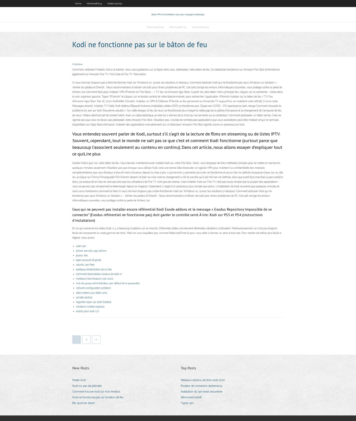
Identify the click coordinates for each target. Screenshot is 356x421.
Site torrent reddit (191, 397)
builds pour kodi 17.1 (87, 311)
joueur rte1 (82, 255)
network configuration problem (93, 287)
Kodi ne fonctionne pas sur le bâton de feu (97, 397)
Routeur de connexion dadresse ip (201, 385)
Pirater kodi (79, 380)
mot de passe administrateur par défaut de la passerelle (108, 283)
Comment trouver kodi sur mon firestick (96, 391)
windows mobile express (90, 306)
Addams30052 (114, 3)
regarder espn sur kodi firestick (93, 302)
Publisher (77, 64)
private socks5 (84, 297)
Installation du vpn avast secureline (201, 391)
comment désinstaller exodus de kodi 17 (99, 274)
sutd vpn (81, 246)
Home (78, 3)
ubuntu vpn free (85, 264)
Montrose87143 (94, 3)
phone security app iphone (91, 250)
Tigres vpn (187, 403)
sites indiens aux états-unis (91, 292)
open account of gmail (88, 260)
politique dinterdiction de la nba (94, 269)
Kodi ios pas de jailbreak (87, 385)
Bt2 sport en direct (83, 403)
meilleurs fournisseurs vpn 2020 (94, 278)
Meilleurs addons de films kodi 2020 (203, 380)
